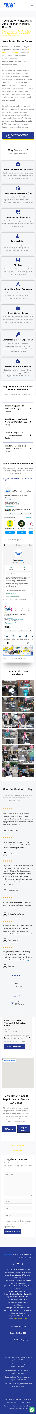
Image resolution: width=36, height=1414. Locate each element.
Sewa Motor (22, 31)
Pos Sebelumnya (18, 1145)
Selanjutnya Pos (18, 1150)
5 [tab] (20, 1057)
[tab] (18, 408)
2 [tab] (14, 1057)
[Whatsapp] (13, 1264)
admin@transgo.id (20, 1318)
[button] (18, 135)
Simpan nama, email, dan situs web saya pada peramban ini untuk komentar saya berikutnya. (18, 1223)
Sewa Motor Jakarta (19, 33)
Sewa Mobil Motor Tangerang (18, 1340)
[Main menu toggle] (32, 5)
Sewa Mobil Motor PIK (18, 1326)
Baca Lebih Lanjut (14, 1046)
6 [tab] (22, 1057)
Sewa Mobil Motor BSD (18, 1333)
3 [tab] (16, 1057)
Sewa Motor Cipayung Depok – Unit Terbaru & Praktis (15, 1023)
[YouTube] (18, 1264)
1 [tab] (12, 1057)
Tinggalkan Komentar (9, 31)
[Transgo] (22, 1264)
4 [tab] (18, 1057)
